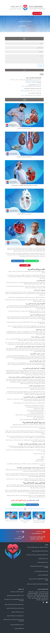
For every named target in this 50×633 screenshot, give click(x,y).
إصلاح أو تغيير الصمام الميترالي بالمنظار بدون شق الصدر (37, 583)
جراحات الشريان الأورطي (43, 558)
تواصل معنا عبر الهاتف (17, 261)
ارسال (40, 65)
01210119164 (18, 538)
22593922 (28, 82)
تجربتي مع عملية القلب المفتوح (18, 611)
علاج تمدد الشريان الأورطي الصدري (41, 571)
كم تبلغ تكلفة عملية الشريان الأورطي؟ (24, 156)
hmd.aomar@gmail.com (37, 533)
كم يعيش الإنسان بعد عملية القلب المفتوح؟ (15, 615)
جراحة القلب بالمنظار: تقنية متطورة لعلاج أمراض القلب (37, 547)
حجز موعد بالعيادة (18, 533)
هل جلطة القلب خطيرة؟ (19, 628)
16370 (22, 95)
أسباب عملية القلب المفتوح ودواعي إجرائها (15, 595)
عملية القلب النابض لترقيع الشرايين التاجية (40, 550)
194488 (21, 90)
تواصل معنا (25, 265)
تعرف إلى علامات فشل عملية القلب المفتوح (15, 608)
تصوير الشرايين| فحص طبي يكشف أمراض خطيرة (14, 604)
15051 (23, 86)
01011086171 (34, 82)
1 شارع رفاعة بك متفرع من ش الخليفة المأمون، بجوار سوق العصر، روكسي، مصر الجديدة (36, 538)
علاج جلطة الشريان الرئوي (43, 574)
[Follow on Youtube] (46, 602)
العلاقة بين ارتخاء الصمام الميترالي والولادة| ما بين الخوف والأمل (24, 185)
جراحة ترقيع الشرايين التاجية (42, 562)
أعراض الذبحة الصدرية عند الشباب (24, 128)
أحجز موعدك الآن (37, 13)
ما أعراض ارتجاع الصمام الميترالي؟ (17, 624)
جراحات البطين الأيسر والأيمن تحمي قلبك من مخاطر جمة (37, 554)
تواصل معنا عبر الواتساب (32, 260)
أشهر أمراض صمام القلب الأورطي (24, 213)
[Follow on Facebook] (43, 602)
